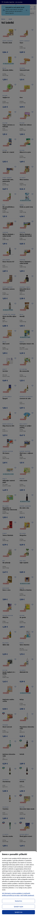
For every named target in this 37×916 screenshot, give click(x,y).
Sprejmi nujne (18, 906)
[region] (18, 883)
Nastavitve (18, 901)
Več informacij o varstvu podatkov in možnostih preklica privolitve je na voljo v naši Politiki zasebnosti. (18, 894)
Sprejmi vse (18, 912)
